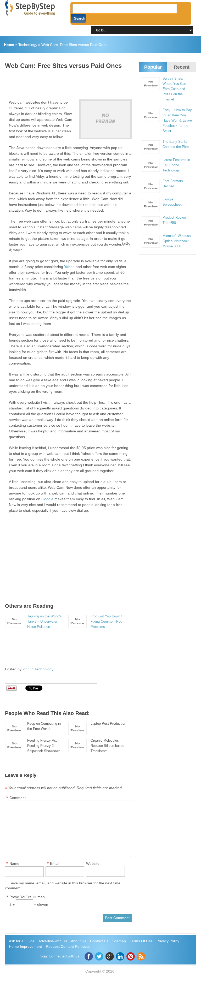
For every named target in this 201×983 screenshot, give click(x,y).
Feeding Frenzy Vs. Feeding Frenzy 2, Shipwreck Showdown (43, 745)
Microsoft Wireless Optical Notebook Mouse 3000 (177, 241)
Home (9, 45)
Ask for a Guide (22, 941)
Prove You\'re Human (27, 896)
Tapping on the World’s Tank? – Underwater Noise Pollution (44, 621)
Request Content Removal (68, 946)
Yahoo (69, 267)
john (26, 669)
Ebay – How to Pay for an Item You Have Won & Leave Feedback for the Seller (177, 120)
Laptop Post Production (108, 723)
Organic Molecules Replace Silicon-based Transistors (107, 745)
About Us (78, 941)
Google (47, 499)
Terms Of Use (141, 941)
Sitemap (119, 941)
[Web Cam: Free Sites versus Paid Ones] (105, 119)
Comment (17, 797)
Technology (27, 45)
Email (54, 863)
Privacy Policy (168, 941)
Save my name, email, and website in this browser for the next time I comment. (63, 885)
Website (92, 863)
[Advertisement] (100, 82)
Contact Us (99, 941)
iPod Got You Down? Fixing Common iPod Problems (106, 621)
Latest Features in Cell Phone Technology (176, 165)
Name (14, 863)
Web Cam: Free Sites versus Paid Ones (74, 45)
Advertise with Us (52, 941)
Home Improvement (25, 946)
